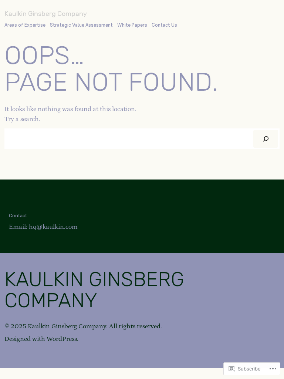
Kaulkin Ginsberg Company (45, 13)
